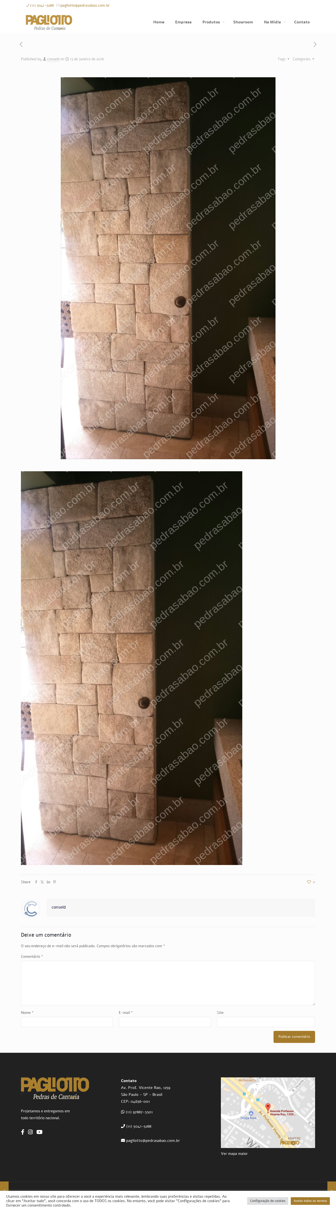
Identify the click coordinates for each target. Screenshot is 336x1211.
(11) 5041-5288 (42, 5)
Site (220, 1012)
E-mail (126, 1012)
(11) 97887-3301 (139, 1112)
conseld (53, 59)
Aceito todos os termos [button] (310, 1201)
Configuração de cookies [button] (267, 1201)
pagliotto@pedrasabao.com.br (85, 5)
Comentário (32, 956)
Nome (27, 1012)
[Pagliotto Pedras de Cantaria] (49, 22)
